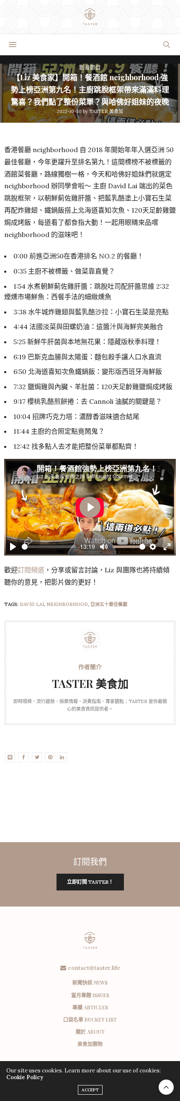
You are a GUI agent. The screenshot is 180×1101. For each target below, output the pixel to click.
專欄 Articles (90, 1007)
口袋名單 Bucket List (90, 1019)
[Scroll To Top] (166, 1087)
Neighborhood (67, 604)
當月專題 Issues (90, 995)
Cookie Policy (24, 1077)
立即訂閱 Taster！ (90, 882)
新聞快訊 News (90, 982)
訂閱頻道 (31, 570)
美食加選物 (90, 1043)
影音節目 (90, 67)
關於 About (90, 1031)
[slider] (49, 547)
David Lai (32, 604)
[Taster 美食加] (90, 16)
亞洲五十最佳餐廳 (108, 604)
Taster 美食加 (106, 111)
